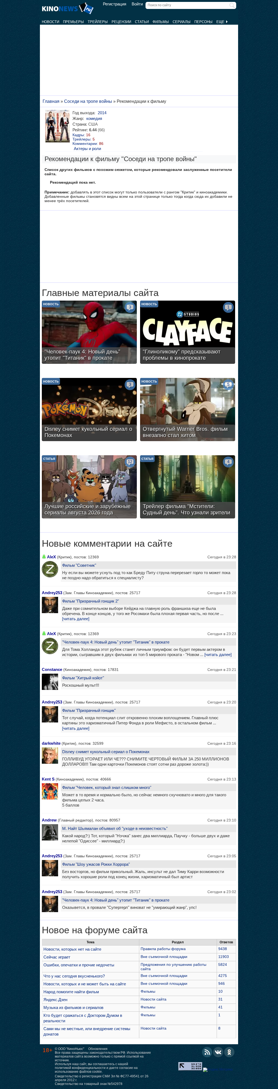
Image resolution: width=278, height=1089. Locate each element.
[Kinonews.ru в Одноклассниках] (229, 1052)
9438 (222, 949)
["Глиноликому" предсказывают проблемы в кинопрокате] (187, 333)
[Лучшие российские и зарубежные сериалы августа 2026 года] (89, 487)
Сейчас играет (56, 957)
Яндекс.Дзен (55, 999)
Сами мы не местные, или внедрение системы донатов (86, 1031)
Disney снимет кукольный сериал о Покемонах (106, 751)
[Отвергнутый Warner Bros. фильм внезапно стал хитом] (187, 410)
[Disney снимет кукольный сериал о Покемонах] (89, 410)
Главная (51, 101)
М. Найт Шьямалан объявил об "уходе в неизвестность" (115, 828)
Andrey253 (52, 592)
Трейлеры (98, 22)
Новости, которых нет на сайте (72, 949)
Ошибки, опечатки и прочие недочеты (78, 965)
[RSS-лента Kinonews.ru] (207, 1052)
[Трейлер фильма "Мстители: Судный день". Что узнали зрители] (187, 487)
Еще (221, 22)
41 (220, 1007)
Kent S (48, 779)
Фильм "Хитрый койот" (83, 678)
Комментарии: (87, 143)
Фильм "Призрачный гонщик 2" (90, 601)
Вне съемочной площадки (164, 956)
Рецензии (121, 22)
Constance (52, 669)
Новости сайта (153, 999)
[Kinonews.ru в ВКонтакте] (218, 1052)
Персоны (203, 22)
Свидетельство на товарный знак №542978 (88, 1084)
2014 (102, 112)
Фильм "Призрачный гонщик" (89, 710)
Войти (137, 4)
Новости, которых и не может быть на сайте (84, 984)
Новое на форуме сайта (94, 930)
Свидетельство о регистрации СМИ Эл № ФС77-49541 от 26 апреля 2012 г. (102, 1078)
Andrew (49, 820)
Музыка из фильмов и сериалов (73, 1007)
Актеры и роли (87, 148)
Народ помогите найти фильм (71, 991)
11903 (223, 956)
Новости (50, 22)
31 (220, 999)
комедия (94, 118)
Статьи (142, 22)
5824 (222, 964)
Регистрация (114, 4)
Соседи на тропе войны (88, 101)
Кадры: (81, 135)
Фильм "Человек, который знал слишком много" (106, 787)
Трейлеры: (83, 139)
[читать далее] (75, 619)
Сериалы (182, 22)
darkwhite (51, 743)
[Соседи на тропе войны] (58, 126)
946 (221, 983)
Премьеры (73, 22)
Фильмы (161, 22)
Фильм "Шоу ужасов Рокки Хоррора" (96, 864)
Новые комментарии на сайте (107, 543)
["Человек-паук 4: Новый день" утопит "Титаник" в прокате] (89, 333)
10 (220, 991)
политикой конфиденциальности (80, 1068)
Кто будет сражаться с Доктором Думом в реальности (82, 1018)
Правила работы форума (163, 949)
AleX (51, 557)
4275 (222, 975)
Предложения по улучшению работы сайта (173, 966)
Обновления (98, 1049)
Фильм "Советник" (79, 565)
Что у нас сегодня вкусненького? (74, 976)
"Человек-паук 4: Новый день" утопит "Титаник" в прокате (115, 642)
